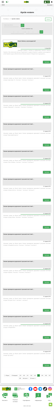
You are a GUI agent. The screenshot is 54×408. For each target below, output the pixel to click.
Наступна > (25, 378)
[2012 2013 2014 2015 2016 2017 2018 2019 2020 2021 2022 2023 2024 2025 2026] (21, 32)
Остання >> (33, 378)
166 (46, 375)
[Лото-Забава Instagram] (50, 389)
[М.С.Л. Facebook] (30, 389)
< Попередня (14, 375)
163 (35, 375)
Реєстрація (49, 5)
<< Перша (6, 375)
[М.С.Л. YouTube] (35, 389)
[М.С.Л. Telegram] (40, 389)
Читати (46, 62)
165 (42, 375)
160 (24, 375)
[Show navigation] (3, 2)
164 (38, 375)
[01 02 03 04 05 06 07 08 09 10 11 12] (17, 32)
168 (20, 378)
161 (27, 375)
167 (49, 375)
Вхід (48, 2)
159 (20, 375)
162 (31, 375)
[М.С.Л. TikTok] (45, 389)
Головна (6, 19)
